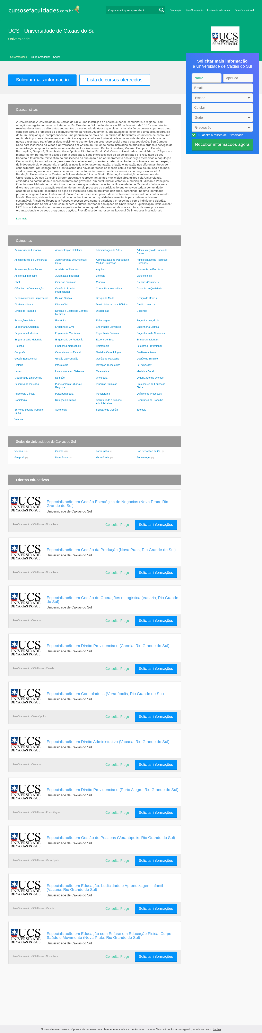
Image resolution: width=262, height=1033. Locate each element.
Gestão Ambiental (146, 352)
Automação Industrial (67, 275)
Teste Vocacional (244, 10)
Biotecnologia (144, 275)
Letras (18, 371)
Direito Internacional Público (112, 304)
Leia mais (21, 218)
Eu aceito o (220, 135)
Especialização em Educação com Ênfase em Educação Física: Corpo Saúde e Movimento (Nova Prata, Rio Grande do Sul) (109, 935)
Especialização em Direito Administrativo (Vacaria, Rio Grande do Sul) (108, 741)
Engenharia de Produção (69, 339)
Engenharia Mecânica (67, 333)
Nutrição (60, 377)
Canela (59, 451)
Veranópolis (102, 457)
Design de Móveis (147, 298)
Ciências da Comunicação (29, 288)
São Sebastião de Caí (149, 451)
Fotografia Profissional (149, 346)
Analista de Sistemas (67, 269)
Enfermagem (103, 320)
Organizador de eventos (150, 377)
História (19, 365)
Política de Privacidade (228, 135)
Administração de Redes (28, 269)
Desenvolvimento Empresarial (31, 298)
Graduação (176, 10)
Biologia (100, 275)
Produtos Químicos (106, 384)
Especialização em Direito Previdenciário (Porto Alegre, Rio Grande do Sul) (112, 789)
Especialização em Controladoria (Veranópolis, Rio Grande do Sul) (105, 693)
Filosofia (19, 346)
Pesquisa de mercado (27, 384)
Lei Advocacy (144, 365)
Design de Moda (105, 298)
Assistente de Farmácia (150, 269)
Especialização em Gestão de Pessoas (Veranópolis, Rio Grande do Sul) (111, 837)
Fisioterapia (102, 346)
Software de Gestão (107, 409)
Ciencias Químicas (65, 282)
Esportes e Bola (105, 339)
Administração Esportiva (28, 250)
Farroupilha (102, 451)
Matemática (102, 371)
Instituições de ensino (219, 10)
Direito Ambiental (24, 304)
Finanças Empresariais (68, 346)
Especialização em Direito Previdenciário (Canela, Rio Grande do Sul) (108, 645)
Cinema (100, 282)
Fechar (217, 1029)
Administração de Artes (109, 250)
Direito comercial (146, 304)
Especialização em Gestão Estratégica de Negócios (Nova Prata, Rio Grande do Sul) (107, 503)
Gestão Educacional (26, 358)
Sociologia (61, 409)
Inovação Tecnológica (108, 365)
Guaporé (19, 457)
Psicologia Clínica (25, 393)
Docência (142, 310)
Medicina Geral (145, 371)
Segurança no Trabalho (150, 400)
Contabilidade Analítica (109, 288)
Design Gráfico (63, 298)
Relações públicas (65, 400)
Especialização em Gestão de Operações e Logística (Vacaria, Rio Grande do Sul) (112, 599)
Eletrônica (61, 320)
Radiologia (21, 400)
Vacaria (19, 451)
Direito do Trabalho (25, 310)
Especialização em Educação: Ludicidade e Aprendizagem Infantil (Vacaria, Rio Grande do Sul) (105, 887)
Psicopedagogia (64, 393)
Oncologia (101, 377)
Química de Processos (149, 393)
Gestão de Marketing (107, 358)
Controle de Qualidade (149, 288)
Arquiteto (101, 269)
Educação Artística (25, 320)
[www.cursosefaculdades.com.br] (44, 10)
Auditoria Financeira (26, 275)
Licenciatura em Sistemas (69, 371)
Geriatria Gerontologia (108, 352)
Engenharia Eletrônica (108, 326)
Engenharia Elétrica (148, 326)
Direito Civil (61, 304)
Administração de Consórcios (31, 259)
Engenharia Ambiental (27, 326)
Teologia (141, 409)
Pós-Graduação (194, 10)
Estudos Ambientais (148, 339)
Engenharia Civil (64, 326)
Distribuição (102, 310)
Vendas (19, 419)
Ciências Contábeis (148, 282)
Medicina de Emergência (28, 377)
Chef (17, 282)
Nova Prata (61, 457)
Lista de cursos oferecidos (114, 79)
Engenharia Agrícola (148, 320)
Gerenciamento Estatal (68, 352)
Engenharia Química (107, 333)
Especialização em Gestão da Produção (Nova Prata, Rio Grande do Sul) (111, 549)
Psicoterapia (103, 393)
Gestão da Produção (66, 358)
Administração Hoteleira (68, 250)
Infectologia (61, 365)
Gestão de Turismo (147, 358)
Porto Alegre (143, 457)
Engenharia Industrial (26, 333)
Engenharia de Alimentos (151, 333)
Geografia (20, 352)
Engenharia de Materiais (28, 339)
